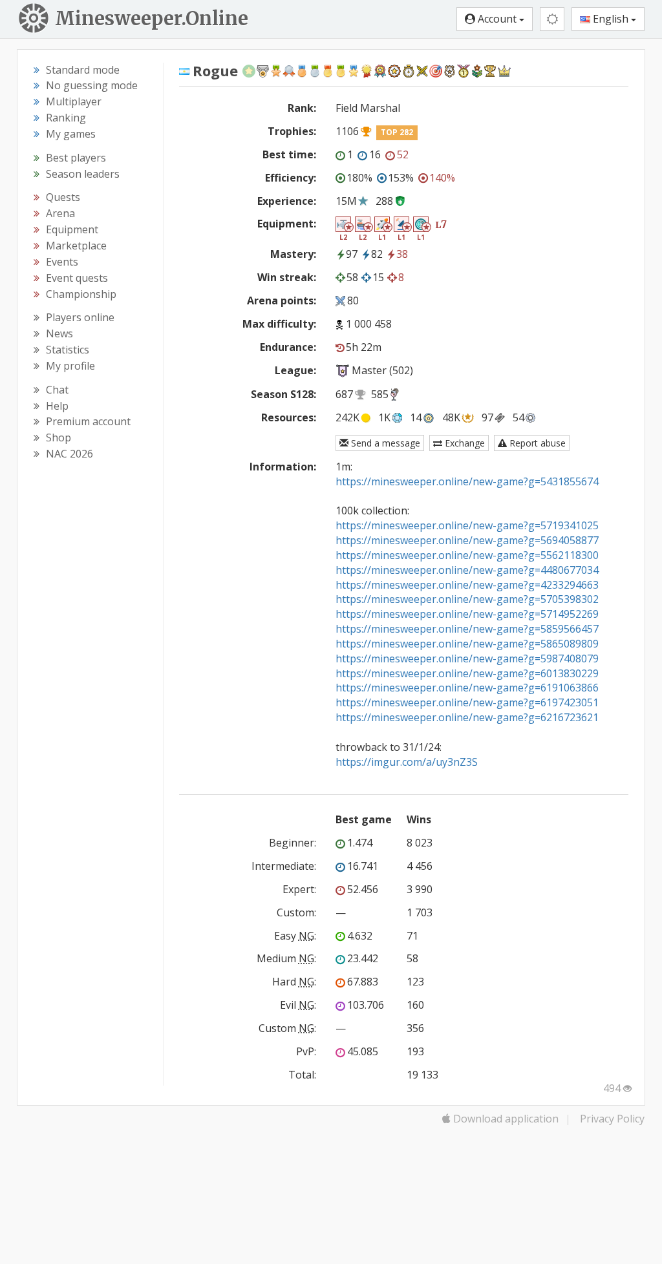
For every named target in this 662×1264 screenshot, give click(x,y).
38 (402, 254)
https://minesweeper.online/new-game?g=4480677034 (467, 570)
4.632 (359, 936)
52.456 (362, 889)
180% (359, 178)
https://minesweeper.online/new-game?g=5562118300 (467, 555)
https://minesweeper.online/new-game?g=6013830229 (467, 673)
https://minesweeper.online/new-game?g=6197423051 (467, 702)
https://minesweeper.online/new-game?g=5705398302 (467, 599)
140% (442, 178)
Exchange (463, 443)
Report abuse (536, 443)
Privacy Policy (612, 1118)
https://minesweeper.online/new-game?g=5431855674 (467, 481)
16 (375, 154)
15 (378, 277)
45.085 (362, 1051)
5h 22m (363, 347)
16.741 (362, 866)
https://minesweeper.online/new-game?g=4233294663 (467, 585)
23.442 (362, 958)
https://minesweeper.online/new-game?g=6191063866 (467, 687)
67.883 (362, 981)
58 (352, 277)
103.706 (365, 1005)
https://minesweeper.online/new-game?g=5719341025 (467, 525)
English (610, 19)
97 (352, 254)
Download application (505, 1118)
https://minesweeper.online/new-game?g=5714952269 (467, 614)
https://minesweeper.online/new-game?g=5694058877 (467, 540)
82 (377, 254)
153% (401, 178)
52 (403, 154)
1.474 (359, 843)
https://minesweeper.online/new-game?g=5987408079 (467, 658)
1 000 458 (369, 324)
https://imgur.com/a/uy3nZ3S (407, 762)
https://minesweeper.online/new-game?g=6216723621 (467, 717)
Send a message (384, 443)
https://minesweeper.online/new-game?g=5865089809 (467, 644)
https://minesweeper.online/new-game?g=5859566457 (467, 629)
